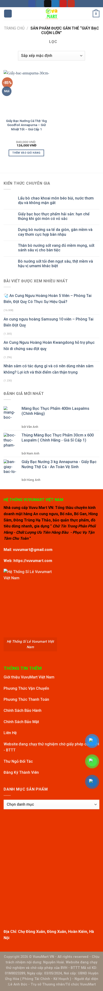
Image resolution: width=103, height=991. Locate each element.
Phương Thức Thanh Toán (26, 699)
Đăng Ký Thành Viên (21, 772)
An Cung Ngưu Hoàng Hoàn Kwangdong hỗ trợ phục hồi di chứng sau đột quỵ (49, 345)
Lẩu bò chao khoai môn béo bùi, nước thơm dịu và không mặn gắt (56, 200)
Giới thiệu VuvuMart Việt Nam (29, 677)
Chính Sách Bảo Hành (22, 710)
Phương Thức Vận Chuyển (26, 688)
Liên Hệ (10, 733)
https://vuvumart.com (32, 560)
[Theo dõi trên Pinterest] (63, 3)
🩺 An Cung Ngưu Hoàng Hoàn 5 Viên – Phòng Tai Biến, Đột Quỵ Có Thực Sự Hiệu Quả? (48, 298)
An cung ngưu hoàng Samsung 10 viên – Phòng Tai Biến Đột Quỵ (48, 322)
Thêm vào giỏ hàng (26, 152)
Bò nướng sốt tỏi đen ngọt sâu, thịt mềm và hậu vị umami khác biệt (55, 263)
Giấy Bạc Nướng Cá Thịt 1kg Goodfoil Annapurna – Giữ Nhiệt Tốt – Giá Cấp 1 (26, 125)
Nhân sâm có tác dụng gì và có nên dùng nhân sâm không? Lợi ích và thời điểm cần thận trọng (48, 369)
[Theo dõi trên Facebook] (31, 3)
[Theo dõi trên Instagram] (39, 3)
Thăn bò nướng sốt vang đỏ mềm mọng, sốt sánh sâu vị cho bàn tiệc (56, 247)
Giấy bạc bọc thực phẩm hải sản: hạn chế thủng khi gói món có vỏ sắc (54, 216)
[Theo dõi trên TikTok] (47, 3)
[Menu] (8, 14)
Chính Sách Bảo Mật (21, 721)
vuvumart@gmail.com (32, 549)
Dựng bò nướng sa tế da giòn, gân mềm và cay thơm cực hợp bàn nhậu (55, 231)
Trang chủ (14, 28)
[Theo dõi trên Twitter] (55, 3)
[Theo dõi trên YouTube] (71, 3)
